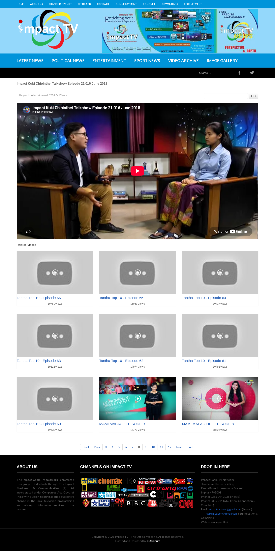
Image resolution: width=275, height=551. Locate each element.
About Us (36, 3)
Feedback (84, 3)
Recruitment (193, 3)
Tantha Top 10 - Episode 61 (204, 361)
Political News (68, 60)
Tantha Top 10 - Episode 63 (39, 361)
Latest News (30, 60)
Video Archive (183, 60)
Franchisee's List (60, 3)
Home (20, 3)
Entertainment (109, 60)
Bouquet (149, 3)
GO (253, 96)
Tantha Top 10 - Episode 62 (121, 361)
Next (179, 447)
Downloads (169, 3)
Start (86, 447)
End (190, 447)
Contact (103, 3)
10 (153, 447)
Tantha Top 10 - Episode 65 (121, 298)
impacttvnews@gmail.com (225, 509)
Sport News (147, 60)
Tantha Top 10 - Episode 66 (39, 298)
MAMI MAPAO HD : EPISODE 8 (208, 424)
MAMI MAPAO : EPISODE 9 (122, 424)
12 (169, 447)
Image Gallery (222, 60)
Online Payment (126, 3)
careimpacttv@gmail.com (222, 513)
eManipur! (153, 541)
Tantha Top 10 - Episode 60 (39, 424)
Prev (97, 447)
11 (161, 447)
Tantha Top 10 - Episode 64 (204, 298)
